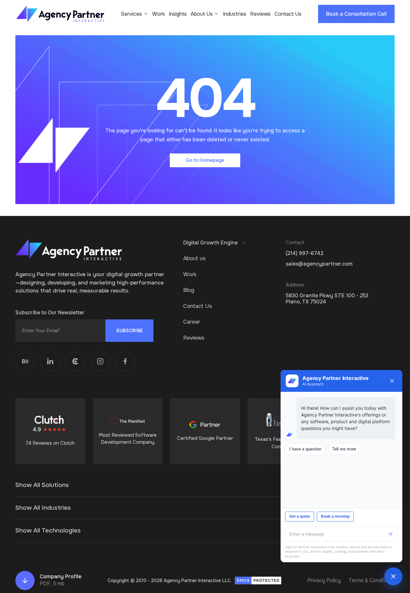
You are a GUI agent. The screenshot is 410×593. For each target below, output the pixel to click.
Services (131, 14)
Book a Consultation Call (356, 14)
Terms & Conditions (371, 580)
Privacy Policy (324, 580)
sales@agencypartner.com (319, 263)
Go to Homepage (205, 160)
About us (194, 258)
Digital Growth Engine (210, 243)
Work (158, 14)
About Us (202, 14)
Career (191, 321)
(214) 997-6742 (304, 253)
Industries (234, 14)
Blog (188, 290)
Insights (178, 14)
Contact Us (288, 14)
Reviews (260, 14)
